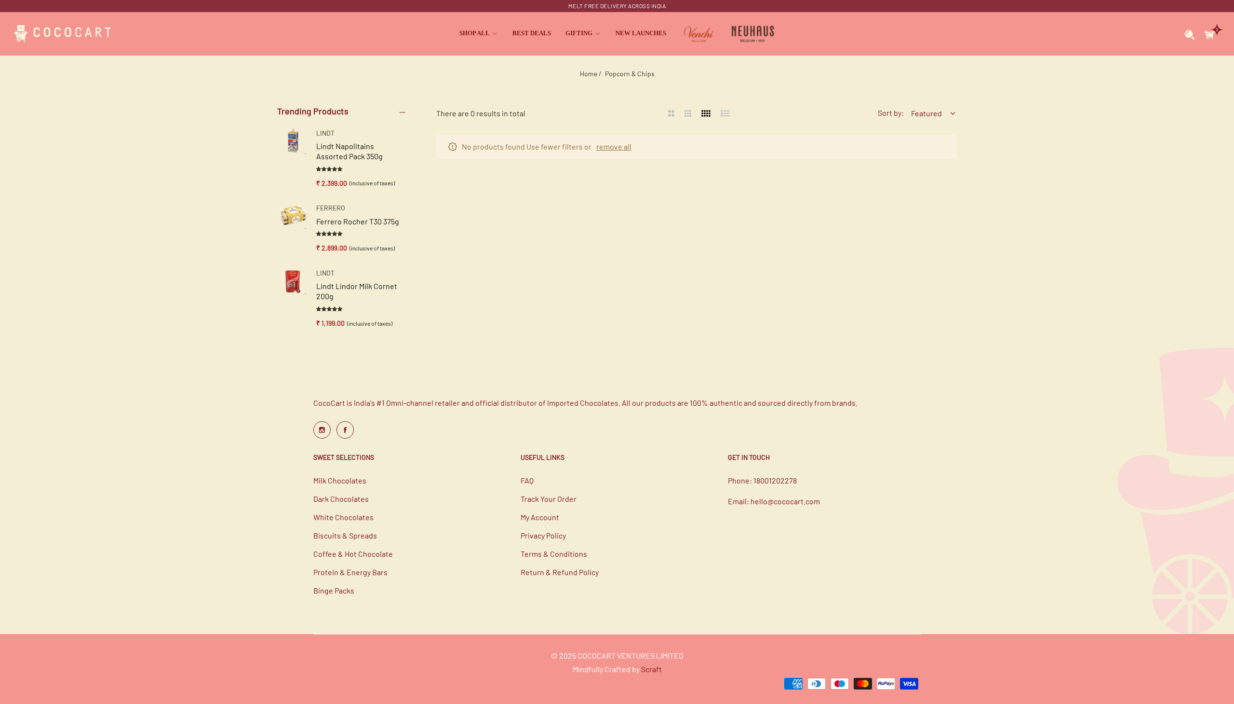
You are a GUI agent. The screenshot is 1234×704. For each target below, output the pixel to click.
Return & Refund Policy (560, 572)
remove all (613, 146)
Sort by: (891, 112)
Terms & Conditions (554, 553)
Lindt (325, 133)
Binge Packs (333, 590)
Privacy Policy (543, 535)
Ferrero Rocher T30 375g (357, 221)
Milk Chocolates (339, 480)
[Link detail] (322, 430)
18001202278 (775, 480)
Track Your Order (549, 498)
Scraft (651, 669)
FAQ (527, 480)
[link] (478, 33)
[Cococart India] (62, 34)
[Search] (1190, 34)
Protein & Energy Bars (350, 572)
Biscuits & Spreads (345, 535)
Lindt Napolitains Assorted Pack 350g (349, 151)
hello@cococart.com (785, 501)
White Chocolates (343, 517)
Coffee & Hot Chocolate (353, 553)
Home (588, 73)
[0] (1210, 33)
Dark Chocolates (341, 498)
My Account (540, 517)
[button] (330, 168)
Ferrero (330, 208)
